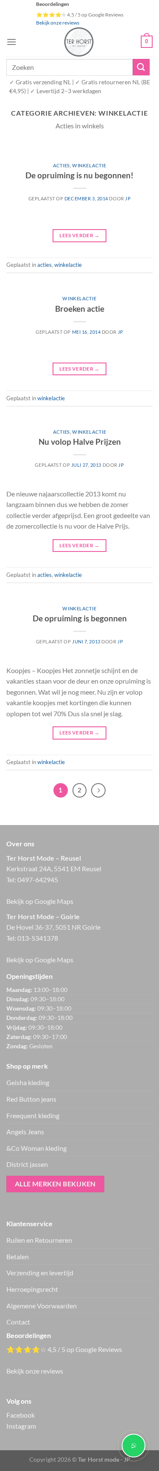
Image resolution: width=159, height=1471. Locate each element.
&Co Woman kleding (36, 1148)
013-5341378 (37, 938)
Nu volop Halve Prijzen (80, 441)
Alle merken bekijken (55, 1184)
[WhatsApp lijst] (133, 1445)
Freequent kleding (32, 1115)
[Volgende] (98, 790)
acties (61, 165)
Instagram (21, 1426)
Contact (18, 1322)
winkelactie (89, 165)
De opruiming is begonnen (80, 618)
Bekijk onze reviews (57, 22)
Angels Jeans (25, 1131)
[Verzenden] (141, 67)
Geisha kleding (27, 1082)
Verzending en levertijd (39, 1273)
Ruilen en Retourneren (39, 1240)
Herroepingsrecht (32, 1289)
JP (128, 198)
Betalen (17, 1256)
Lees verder (79, 235)
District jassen (27, 1164)
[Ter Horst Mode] (78, 42)
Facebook (20, 1415)
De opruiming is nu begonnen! (79, 175)
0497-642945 (37, 879)
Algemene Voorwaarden (41, 1306)
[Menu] (11, 41)
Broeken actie (79, 308)
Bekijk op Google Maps (39, 901)
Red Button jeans (31, 1099)
